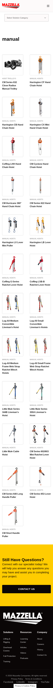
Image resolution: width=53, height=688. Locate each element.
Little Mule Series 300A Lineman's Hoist (38, 412)
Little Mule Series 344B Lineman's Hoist (11, 412)
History (40, 650)
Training (6, 661)
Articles (23, 647)
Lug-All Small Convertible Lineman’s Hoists (39, 324)
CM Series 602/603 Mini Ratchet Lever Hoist (39, 454)
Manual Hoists (36, 79)
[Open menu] (48, 6)
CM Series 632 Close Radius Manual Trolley (9, 85)
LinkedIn (20, 682)
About (39, 639)
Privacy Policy (17, 679)
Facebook (8, 682)
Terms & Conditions (33, 679)
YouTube (45, 682)
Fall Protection (9, 656)
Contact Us (26, 589)
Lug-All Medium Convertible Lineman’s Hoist (10, 324)
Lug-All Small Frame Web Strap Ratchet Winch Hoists (40, 366)
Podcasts (24, 658)
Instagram (33, 682)
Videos (23, 653)
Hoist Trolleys (9, 79)
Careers (40, 644)
